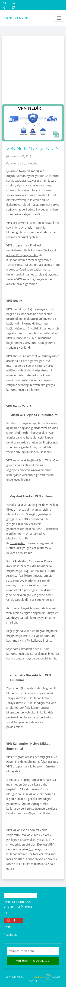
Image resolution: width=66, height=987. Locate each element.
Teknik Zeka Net (16, 18)
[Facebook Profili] (6, 7)
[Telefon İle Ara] (15, 2)
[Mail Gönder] (6, 2)
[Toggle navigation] (59, 18)
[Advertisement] (33, 69)
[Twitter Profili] (15, 7)
